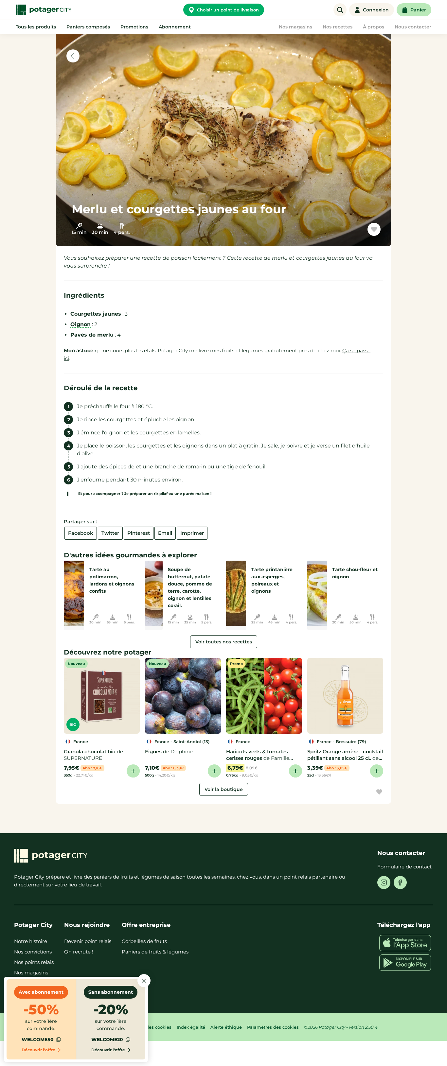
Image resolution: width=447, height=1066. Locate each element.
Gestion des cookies (149, 1027)
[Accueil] (43, 10)
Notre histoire (30, 941)
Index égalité (191, 1027)
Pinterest (138, 533)
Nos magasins (31, 973)
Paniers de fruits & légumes (155, 952)
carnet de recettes (344, 232)
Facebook (80, 533)
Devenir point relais (87, 941)
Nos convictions (33, 952)
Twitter (110, 533)
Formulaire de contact (404, 867)
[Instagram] (383, 882)
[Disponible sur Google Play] (405, 962)
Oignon (80, 324)
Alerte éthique (226, 1027)
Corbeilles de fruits (144, 941)
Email (165, 533)
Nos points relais (34, 962)
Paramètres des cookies (273, 1027)
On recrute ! (78, 952)
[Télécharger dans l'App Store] (405, 943)
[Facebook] (400, 882)
